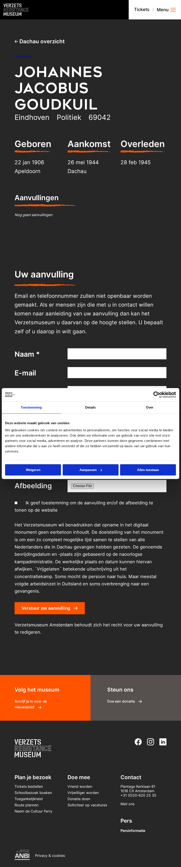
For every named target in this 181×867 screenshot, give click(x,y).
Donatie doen (79, 799)
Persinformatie (133, 830)
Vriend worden (80, 786)
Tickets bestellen (29, 786)
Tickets (141, 9)
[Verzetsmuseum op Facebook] (136, 741)
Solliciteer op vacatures (87, 805)
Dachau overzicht (41, 41)
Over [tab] (149, 407)
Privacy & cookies (50, 855)
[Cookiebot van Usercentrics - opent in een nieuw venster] (156, 394)
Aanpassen (88, 470)
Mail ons (127, 804)
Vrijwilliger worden (83, 792)
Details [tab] (90, 407)
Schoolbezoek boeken (33, 792)
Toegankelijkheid (29, 799)
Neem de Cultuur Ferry (33, 811)
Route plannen (26, 805)
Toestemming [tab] (31, 407)
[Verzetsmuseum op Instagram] (148, 741)
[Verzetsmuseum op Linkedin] (161, 741)
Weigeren (33, 470)
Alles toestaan (148, 470)
